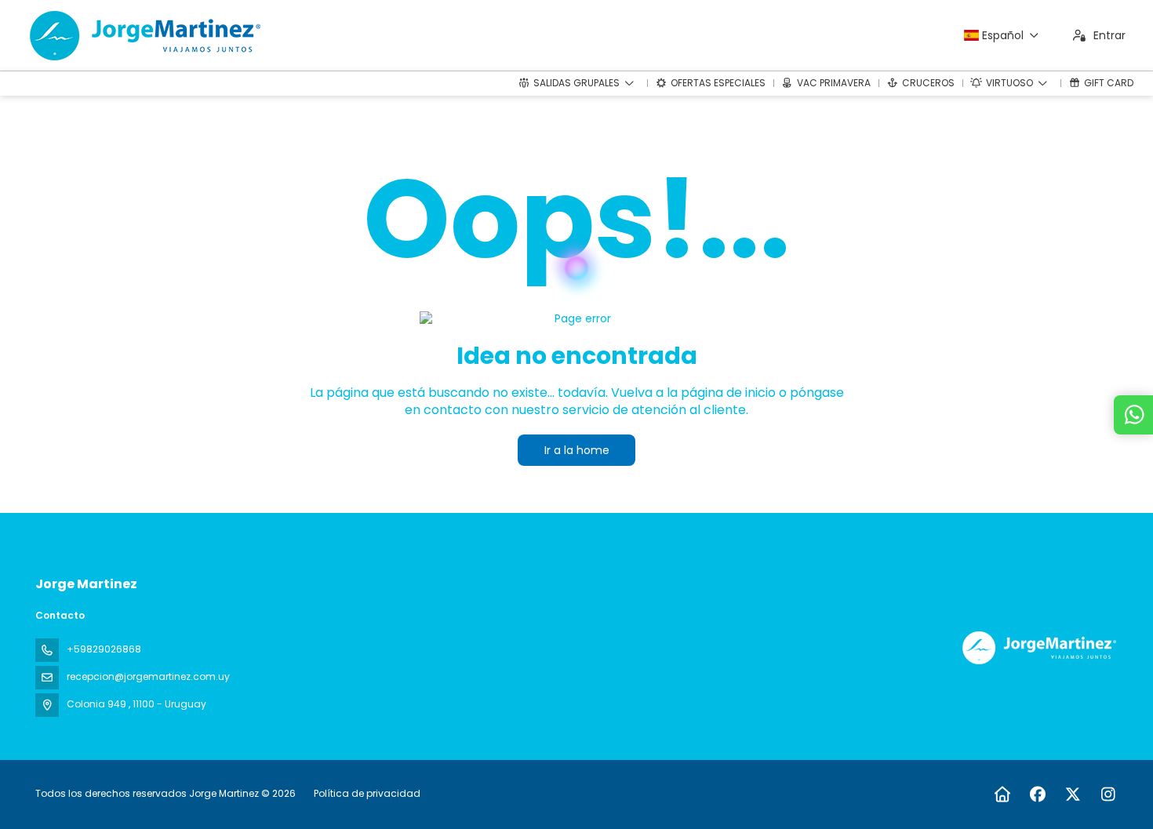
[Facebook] (1037, 794)
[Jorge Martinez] (1038, 648)
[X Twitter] (1072, 794)
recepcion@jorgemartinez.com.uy (148, 676)
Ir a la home (576, 450)
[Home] (1002, 794)
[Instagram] (1108, 794)
